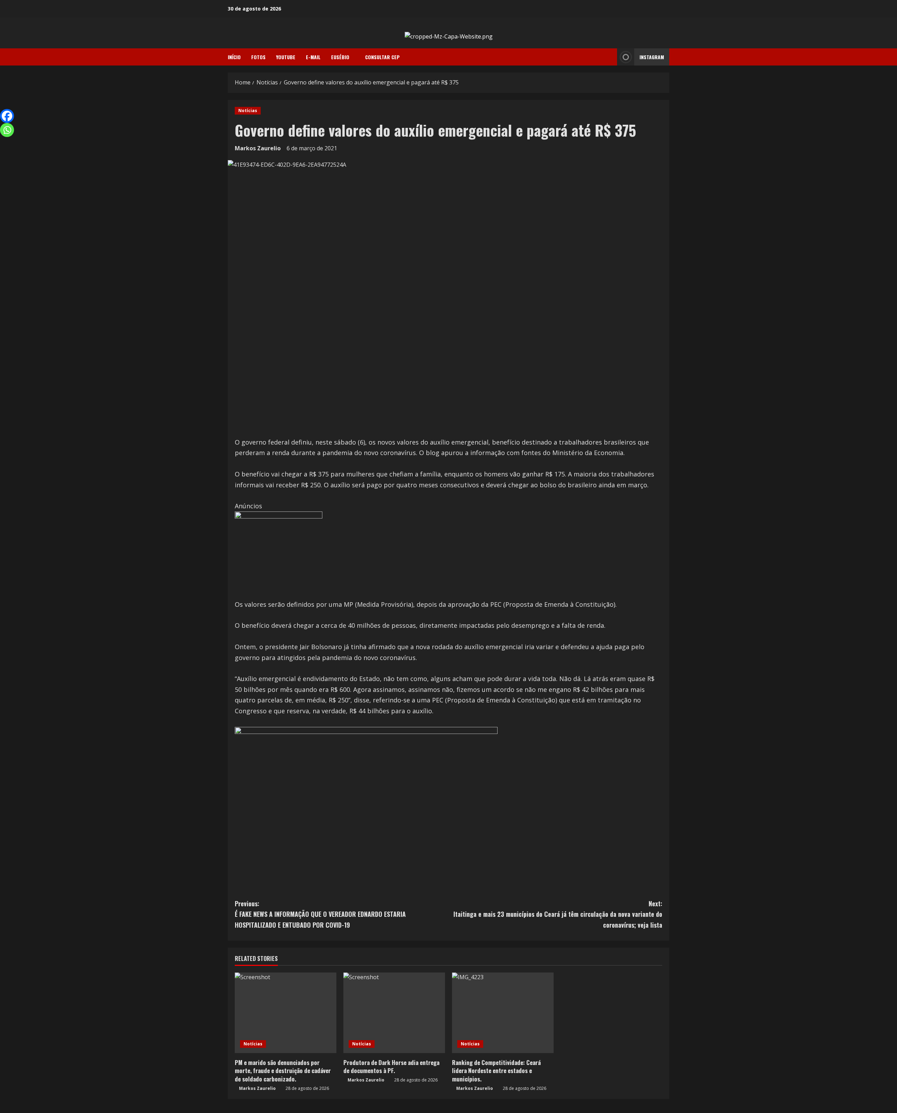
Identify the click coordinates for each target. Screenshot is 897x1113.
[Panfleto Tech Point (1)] (278, 554)
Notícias (247, 111)
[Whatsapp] (7, 130)
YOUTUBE (285, 57)
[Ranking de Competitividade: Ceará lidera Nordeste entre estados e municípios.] (503, 1013)
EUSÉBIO (340, 57)
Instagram (651, 57)
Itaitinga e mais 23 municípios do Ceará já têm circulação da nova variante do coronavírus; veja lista (557, 914)
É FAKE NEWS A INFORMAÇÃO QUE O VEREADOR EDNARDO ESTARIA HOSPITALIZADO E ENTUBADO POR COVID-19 (320, 914)
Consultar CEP (382, 57)
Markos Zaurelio (258, 148)
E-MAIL (313, 57)
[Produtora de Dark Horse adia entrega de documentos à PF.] (394, 1013)
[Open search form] (610, 57)
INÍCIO (234, 57)
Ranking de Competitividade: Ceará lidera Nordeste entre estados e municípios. (496, 1071)
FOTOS (258, 57)
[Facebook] (7, 116)
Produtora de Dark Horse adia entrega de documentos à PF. (391, 1066)
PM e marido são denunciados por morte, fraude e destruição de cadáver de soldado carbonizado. (283, 1071)
